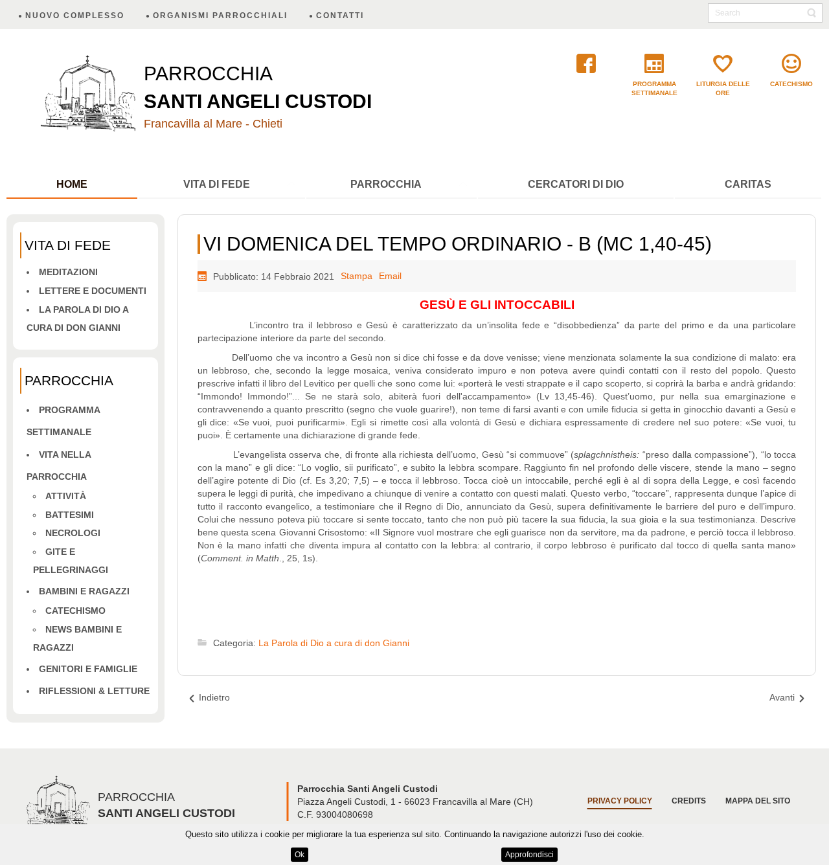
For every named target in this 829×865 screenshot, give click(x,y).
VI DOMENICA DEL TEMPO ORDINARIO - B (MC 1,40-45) (457, 243)
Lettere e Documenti (92, 291)
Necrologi (72, 533)
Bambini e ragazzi (84, 591)
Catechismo (75, 610)
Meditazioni (68, 272)
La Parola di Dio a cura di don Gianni (333, 643)
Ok (299, 854)
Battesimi (69, 515)
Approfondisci (529, 854)
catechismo (791, 83)
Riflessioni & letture (94, 691)
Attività (65, 496)
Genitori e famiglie (88, 669)
